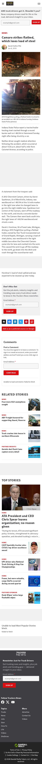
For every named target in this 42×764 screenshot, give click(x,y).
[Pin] (26, 322)
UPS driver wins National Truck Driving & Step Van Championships (13, 564)
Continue (11, 373)
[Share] (9, 322)
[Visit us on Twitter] (8, 702)
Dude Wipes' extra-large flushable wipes (12, 596)
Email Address (9, 300)
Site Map (34, 755)
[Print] (4, 322)
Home (4, 513)
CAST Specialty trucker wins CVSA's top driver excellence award (14, 548)
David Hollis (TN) (14, 46)
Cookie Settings (12, 755)
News (4, 33)
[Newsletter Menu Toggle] (39, 3)
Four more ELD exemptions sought (13, 403)
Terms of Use (15, 750)
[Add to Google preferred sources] (32, 322)
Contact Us (25, 755)
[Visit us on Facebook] (2, 702)
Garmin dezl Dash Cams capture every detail (12, 450)
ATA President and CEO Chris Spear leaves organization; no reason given (18, 521)
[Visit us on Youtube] (13, 702)
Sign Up (36, 22)
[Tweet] (21, 322)
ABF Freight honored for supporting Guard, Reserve (13, 418)
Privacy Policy (27, 750)
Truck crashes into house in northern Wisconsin (13, 434)
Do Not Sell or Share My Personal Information (22, 752)
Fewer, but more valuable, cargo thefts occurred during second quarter (13, 581)
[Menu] (3, 3)
